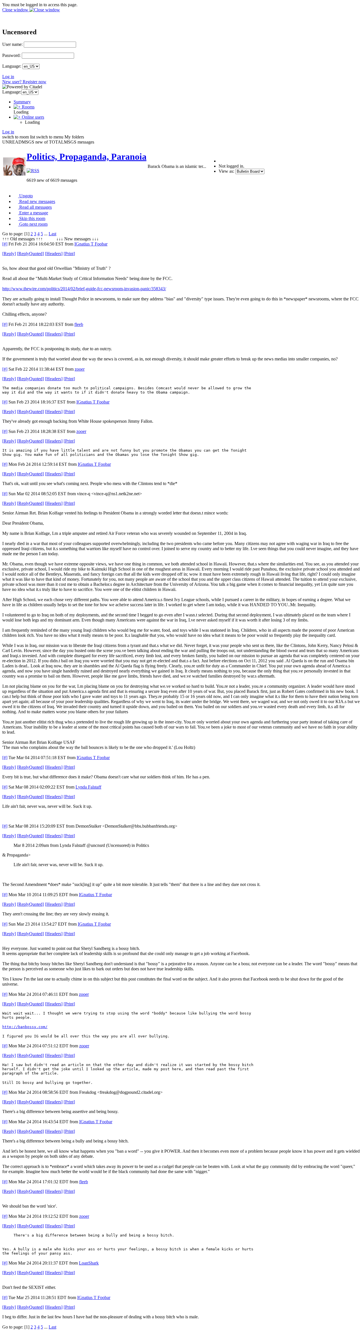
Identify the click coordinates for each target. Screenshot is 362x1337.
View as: (226, 171)
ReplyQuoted (30, 253)
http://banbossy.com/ (25, 1027)
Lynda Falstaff (88, 787)
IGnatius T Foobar (90, 244)
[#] (4, 244)
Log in (8, 76)
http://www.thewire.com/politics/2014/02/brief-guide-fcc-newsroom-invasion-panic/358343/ (84, 288)
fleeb (78, 324)
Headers (54, 253)
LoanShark (89, 1263)
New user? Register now (24, 81)
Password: (11, 55)
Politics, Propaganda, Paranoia (86, 156)
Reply (9, 253)
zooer (80, 369)
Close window (15, 9)
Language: (11, 66)
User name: (12, 44)
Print (69, 253)
